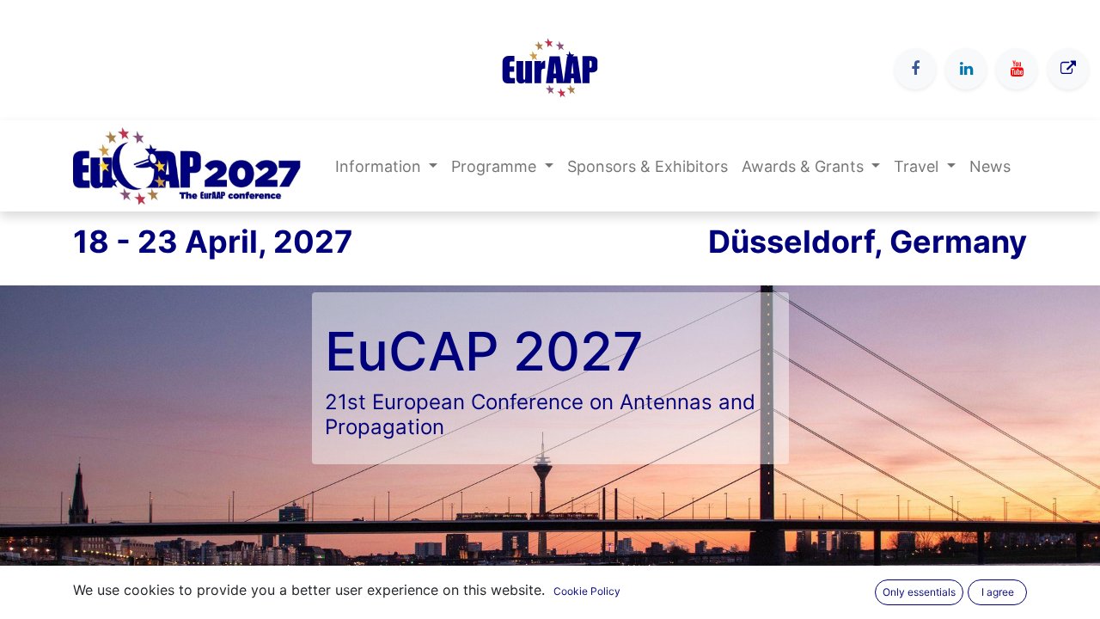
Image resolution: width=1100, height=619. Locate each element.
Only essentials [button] (919, 591)
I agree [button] (997, 591)
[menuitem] (647, 166)
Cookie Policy (586, 591)
